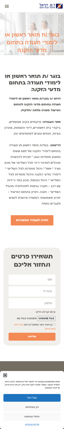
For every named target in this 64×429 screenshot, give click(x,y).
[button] (5, 375)
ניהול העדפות (32, 416)
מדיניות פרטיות (32, 425)
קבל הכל (32, 397)
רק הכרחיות (32, 407)
